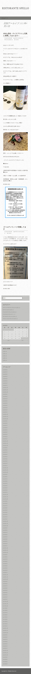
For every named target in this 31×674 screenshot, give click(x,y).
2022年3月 (5, 488)
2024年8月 (5, 423)
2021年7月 (5, 505)
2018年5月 (5, 590)
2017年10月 (5, 606)
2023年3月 (5, 461)
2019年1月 (5, 572)
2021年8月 (5, 503)
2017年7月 (5, 612)
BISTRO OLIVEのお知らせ (8, 309)
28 (11, 338)
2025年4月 (5, 405)
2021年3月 (5, 514)
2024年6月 (5, 427)
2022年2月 (5, 490)
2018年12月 (5, 574)
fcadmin (17, 39)
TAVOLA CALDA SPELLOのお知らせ (10, 318)
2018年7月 (5, 586)
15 (15, 334)
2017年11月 (5, 603)
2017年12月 (5, 601)
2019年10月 (5, 552)
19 (4, 336)
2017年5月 (5, 617)
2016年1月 (5, 648)
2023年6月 (5, 454)
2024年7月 (5, 425)
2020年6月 (5, 534)
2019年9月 (5, 554)
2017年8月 (5, 610)
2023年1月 (5, 465)
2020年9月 (5, 528)
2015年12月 (5, 650)
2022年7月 (5, 479)
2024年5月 (5, 430)
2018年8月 (5, 583)
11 (26, 331)
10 (22, 331)
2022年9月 (5, 474)
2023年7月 (5, 452)
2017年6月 (5, 614)
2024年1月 (5, 438)
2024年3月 (5, 434)
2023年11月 (5, 443)
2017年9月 (5, 608)
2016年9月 (5, 635)
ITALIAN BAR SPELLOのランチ (9, 314)
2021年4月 (5, 512)
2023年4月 (5, 459)
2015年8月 (5, 659)
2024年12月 (5, 414)
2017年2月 (5, 623)
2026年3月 (5, 381)
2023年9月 (5, 447)
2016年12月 (5, 628)
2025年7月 (5, 398)
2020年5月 (5, 537)
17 (22, 334)
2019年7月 (5, 559)
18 (26, 334)
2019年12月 (5, 548)
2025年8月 (5, 396)
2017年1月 (5, 626)
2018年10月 (5, 579)
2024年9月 (5, 421)
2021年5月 (5, 510)
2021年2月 (5, 516)
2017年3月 (5, 621)
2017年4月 (5, 619)
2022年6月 (5, 481)
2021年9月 (5, 501)
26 (4, 338)
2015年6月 (5, 661)
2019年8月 (5, 557)
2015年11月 (5, 652)
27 (8, 338)
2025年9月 (5, 394)
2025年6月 (5, 401)
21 (11, 336)
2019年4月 (5, 565)
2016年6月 (5, 641)
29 (15, 338)
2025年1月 (5, 412)
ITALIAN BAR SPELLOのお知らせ (9, 312)
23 (19, 336)
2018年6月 (5, 588)
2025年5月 (5, 403)
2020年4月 (5, 539)
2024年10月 (5, 418)
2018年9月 (5, 581)
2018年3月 (5, 594)
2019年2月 (5, 570)
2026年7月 (5, 372)
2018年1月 (5, 599)
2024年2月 (5, 436)
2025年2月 (5, 410)
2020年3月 (5, 541)
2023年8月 (5, 450)
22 (15, 336)
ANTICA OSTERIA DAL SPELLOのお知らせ (11, 307)
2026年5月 (5, 376)
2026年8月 (5, 369)
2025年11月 (5, 389)
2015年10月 (5, 655)
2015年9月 (5, 657)
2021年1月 (5, 519)
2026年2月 (5, 383)
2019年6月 (5, 561)
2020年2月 (5, 543)
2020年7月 (5, 532)
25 (26, 336)
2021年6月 (5, 508)
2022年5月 (5, 483)
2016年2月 (5, 646)
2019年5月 (5, 563)
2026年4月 (5, 378)
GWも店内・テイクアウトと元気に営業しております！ (15, 35)
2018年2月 (5, 597)
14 (11, 334)
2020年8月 (5, 530)
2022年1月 (5, 492)
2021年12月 (5, 494)
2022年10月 (5, 472)
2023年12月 (5, 441)
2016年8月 (5, 637)
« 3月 (8, 340)
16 (19, 334)
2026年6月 (5, 374)
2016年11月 (5, 630)
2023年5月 (5, 456)
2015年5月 (5, 664)
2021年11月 (5, 496)
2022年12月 (5, 467)
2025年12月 (5, 387)
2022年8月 (5, 476)
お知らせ (5, 351)
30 (19, 338)
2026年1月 (5, 385)
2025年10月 (5, 392)
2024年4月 (5, 432)
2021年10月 (5, 499)
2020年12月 (5, 521)
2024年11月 (5, 416)
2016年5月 (5, 643)
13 (8, 334)
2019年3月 (5, 568)
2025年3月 (5, 407)
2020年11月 (5, 523)
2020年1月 (5, 545)
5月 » (23, 340)
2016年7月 (5, 639)
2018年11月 (5, 577)
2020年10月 (5, 525)
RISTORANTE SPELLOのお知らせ (10, 316)
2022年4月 (5, 485)
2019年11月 (5, 550)
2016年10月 (5, 632)
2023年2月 (5, 463)
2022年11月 (5, 470)
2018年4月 (5, 592)
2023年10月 (5, 445)
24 (22, 336)
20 (8, 336)
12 (4, 334)
